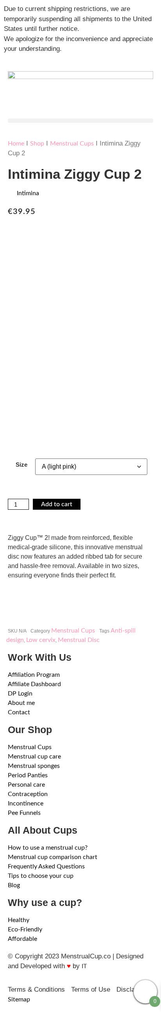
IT (84, 966)
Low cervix (40, 640)
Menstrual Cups (72, 143)
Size (21, 464)
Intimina (28, 193)
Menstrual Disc (79, 640)
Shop (37, 143)
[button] (80, 121)
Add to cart (56, 504)
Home (16, 143)
